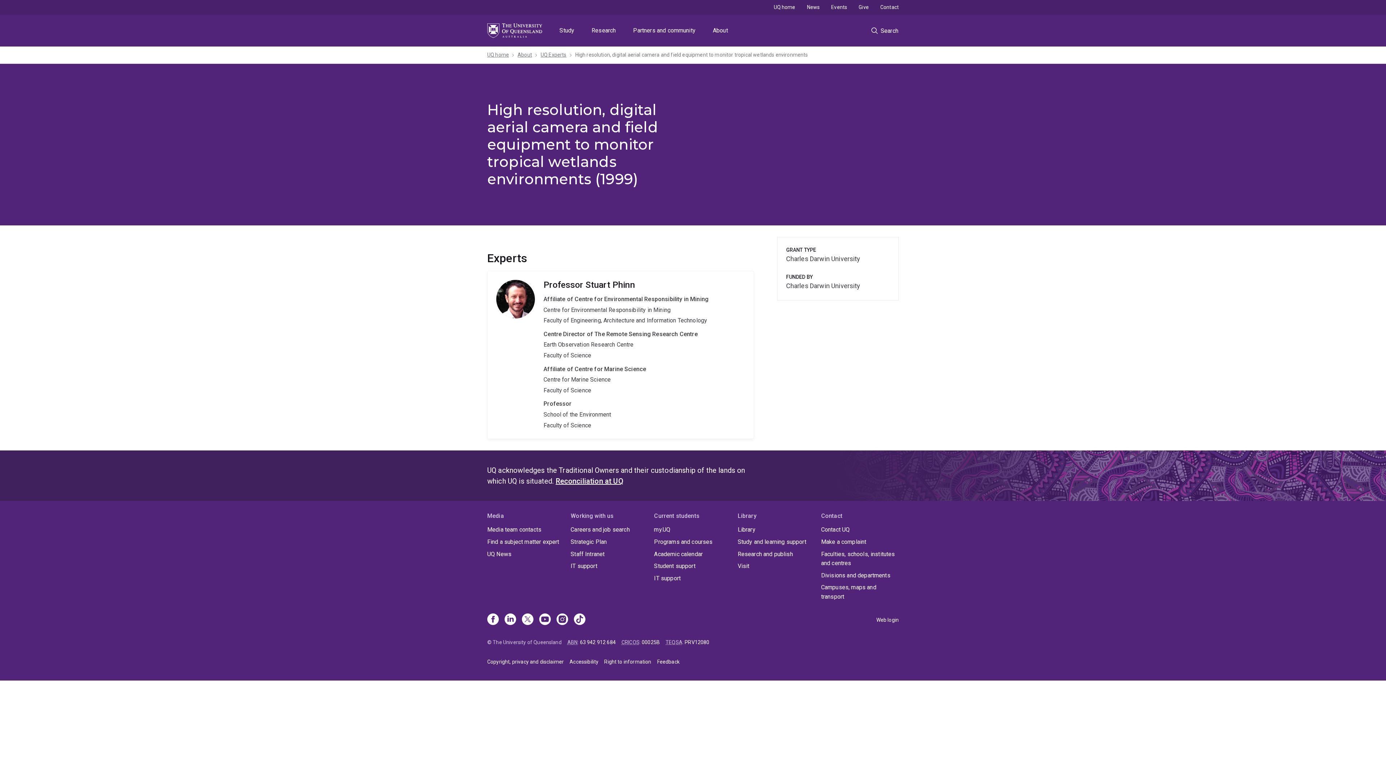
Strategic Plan (589, 541)
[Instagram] (562, 620)
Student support (674, 566)
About (720, 30)
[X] (527, 620)
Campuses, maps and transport (848, 592)
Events (839, 7)
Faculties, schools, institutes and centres (858, 559)
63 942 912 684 (598, 642)
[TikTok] (579, 620)
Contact (889, 7)
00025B (651, 642)
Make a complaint (844, 541)
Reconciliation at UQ (589, 481)
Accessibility (584, 662)
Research (604, 30)
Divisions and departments (855, 575)
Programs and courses (683, 541)
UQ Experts (554, 55)
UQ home (785, 7)
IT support (584, 566)
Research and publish (765, 554)
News (813, 7)
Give (864, 7)
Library (746, 529)
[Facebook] (493, 620)
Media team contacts (514, 529)
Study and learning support (772, 541)
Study (566, 30)
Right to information (627, 662)
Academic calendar (678, 554)
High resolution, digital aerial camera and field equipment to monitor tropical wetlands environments (691, 55)
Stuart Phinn (621, 355)
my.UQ (662, 529)
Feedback (668, 662)
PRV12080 (697, 642)
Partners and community (664, 30)
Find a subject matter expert (523, 541)
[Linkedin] (510, 620)
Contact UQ (835, 529)
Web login (887, 620)
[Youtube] (545, 620)
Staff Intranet (588, 554)
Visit (744, 566)
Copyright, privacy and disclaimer (525, 662)
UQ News (499, 554)
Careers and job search (600, 529)
